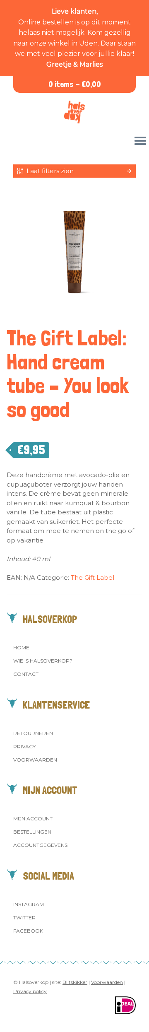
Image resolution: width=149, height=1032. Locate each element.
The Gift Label (92, 577)
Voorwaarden (35, 760)
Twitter (24, 917)
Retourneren (33, 733)
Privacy (24, 746)
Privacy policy (30, 991)
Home (21, 647)
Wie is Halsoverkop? (42, 661)
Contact (25, 674)
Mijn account (33, 818)
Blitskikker (74, 982)
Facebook (28, 931)
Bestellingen (32, 832)
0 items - (74, 84)
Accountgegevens (40, 845)
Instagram (28, 904)
